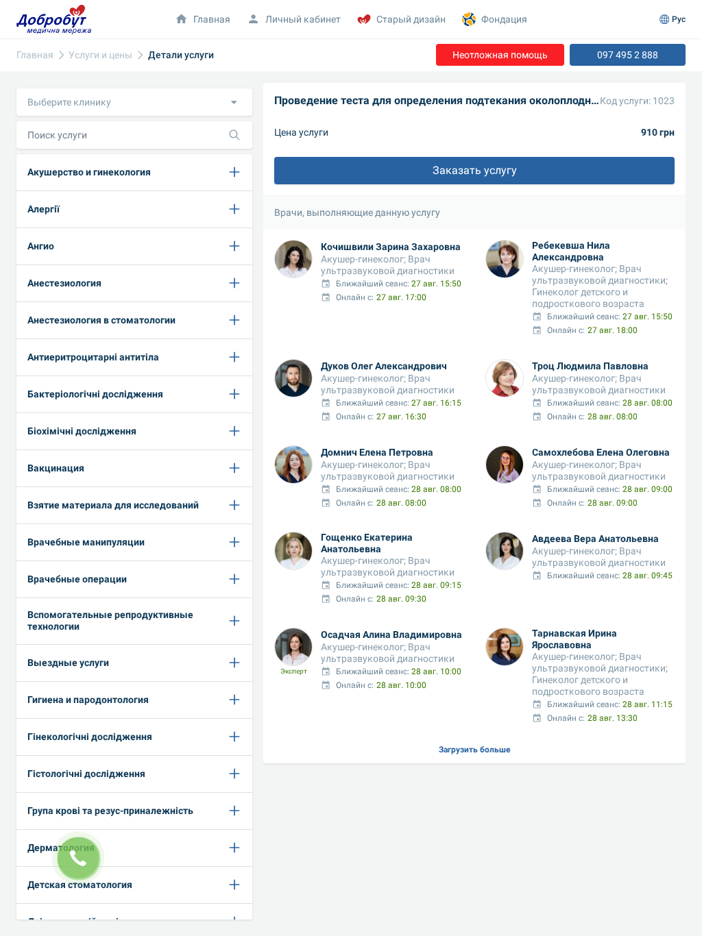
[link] (34, 55)
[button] (134, 102)
